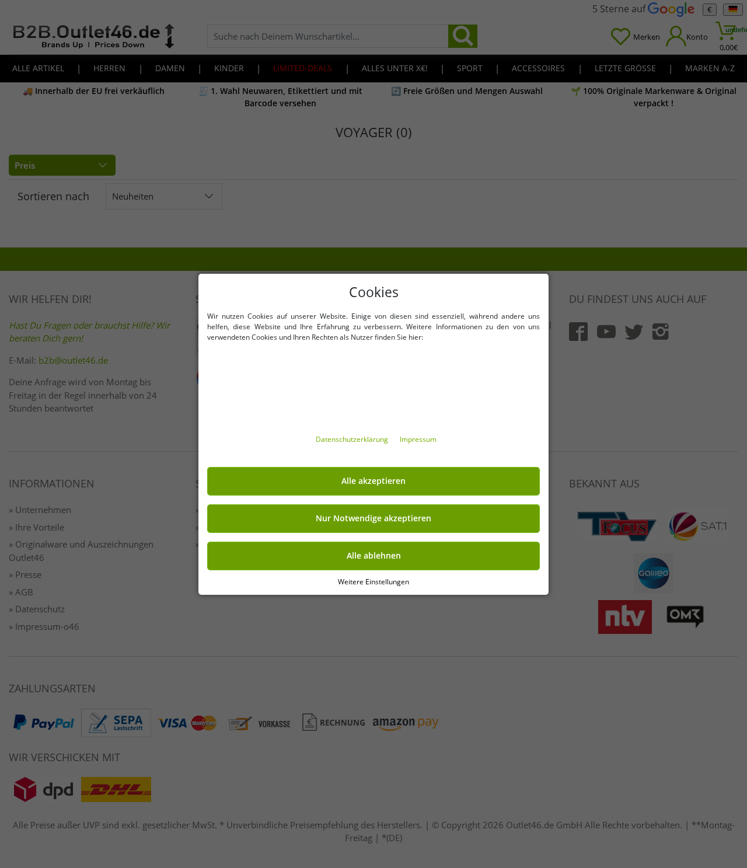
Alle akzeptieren (373, 481)
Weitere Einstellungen (373, 581)
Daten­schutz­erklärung (353, 439)
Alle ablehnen (374, 555)
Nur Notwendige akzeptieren (373, 518)
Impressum (418, 439)
